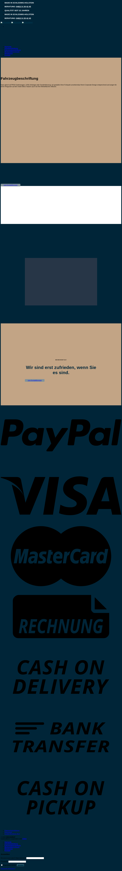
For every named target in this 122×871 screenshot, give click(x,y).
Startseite (8, 46)
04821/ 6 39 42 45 (23, 7)
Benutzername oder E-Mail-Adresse (13, 858)
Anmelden (20, 865)
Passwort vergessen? (8, 868)
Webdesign (9, 53)
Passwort (4, 861)
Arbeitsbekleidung (11, 48)
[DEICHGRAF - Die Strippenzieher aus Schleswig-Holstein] (17, 22)
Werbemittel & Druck (12, 52)
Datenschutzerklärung (12, 830)
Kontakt (7, 55)
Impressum (8, 832)
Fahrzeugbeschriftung (13, 50)
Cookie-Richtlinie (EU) (12, 834)
